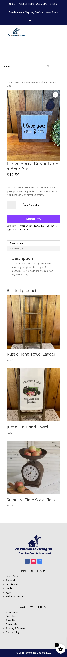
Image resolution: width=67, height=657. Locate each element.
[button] (53, 4)
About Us (10, 620)
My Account (12, 611)
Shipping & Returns (15, 628)
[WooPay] (33, 219)
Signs (8, 592)
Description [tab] (16, 243)
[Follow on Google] (39, 561)
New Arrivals (39, 225)
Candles (10, 588)
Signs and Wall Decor (17, 229)
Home (9, 82)
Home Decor (20, 82)
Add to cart (31, 204)
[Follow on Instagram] (33, 561)
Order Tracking (13, 615)
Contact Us (11, 624)
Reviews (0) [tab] (16, 248)
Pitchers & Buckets (15, 596)
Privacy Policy (12, 632)
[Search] (48, 66)
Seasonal (51, 225)
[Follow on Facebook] (27, 561)
